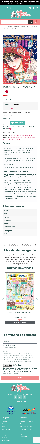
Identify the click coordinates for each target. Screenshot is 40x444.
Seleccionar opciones (20, 323)
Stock (33, 138)
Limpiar (13, 108)
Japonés (10, 26)
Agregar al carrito (17, 123)
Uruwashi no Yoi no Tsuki (11, 140)
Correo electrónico (9, 345)
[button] (7, 8)
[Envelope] (24, 397)
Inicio (4, 26)
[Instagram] (15, 397)
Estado (7, 104)
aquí (10, 129)
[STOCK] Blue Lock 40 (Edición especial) (21, 312)
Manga (23, 26)
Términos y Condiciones (30, 4)
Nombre (5, 339)
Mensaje (5, 351)
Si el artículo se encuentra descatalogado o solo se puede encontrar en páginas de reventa (20, 368)
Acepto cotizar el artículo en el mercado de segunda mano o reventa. (18, 373)
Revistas (16, 26)
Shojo (28, 26)
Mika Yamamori (21, 138)
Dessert (12, 138)
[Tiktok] (20, 397)
